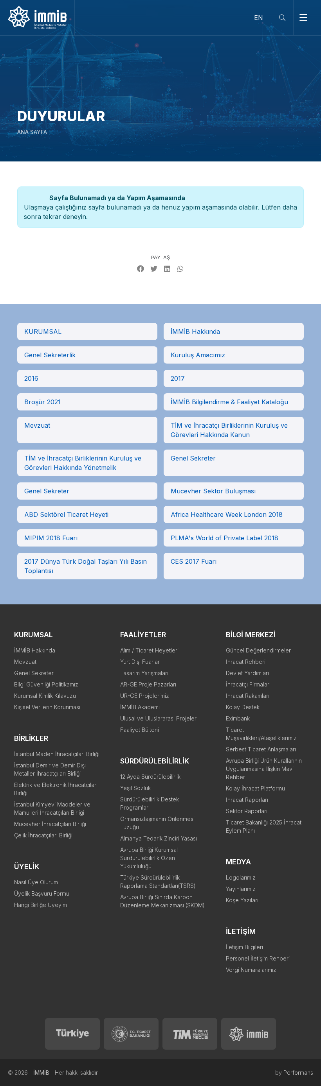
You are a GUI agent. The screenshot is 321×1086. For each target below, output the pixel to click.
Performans (298, 1072)
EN (258, 18)
